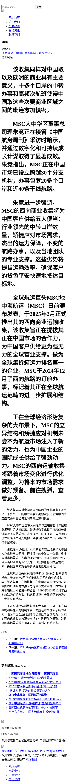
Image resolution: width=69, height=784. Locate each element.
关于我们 (14, 21)
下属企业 (14, 775)
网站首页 (14, 17)
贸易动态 (14, 26)
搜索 (38, 7)
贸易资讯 (14, 30)
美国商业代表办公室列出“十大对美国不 (33, 707)
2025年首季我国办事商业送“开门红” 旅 (32, 686)
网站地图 (31, 759)
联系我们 (14, 34)
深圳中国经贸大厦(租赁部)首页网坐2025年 (34, 703)
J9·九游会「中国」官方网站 (18, 53)
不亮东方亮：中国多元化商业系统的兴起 (33, 711)
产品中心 (14, 770)
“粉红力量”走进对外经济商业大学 (29, 690)
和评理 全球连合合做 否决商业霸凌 (30, 677)
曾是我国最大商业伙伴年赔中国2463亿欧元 (35, 699)
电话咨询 (14, 779)
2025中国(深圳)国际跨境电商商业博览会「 (34, 682)
